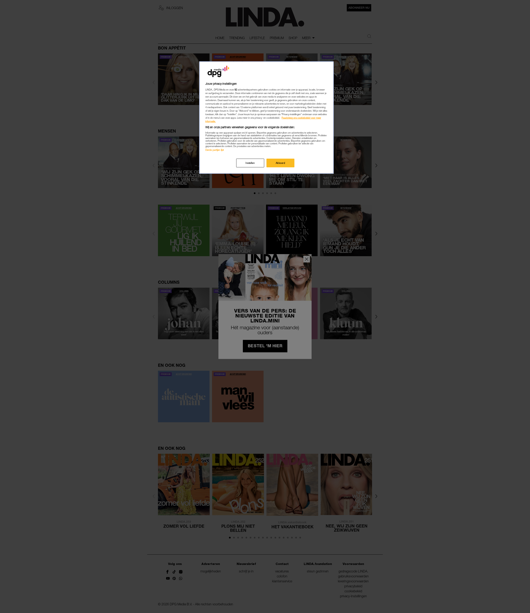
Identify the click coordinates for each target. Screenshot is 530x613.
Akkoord (280, 163)
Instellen (250, 163)
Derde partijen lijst (214, 149)
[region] (266, 117)
